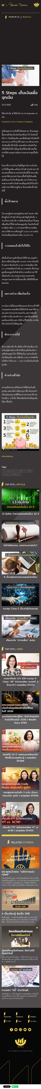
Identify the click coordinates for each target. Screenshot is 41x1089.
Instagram (29, 121)
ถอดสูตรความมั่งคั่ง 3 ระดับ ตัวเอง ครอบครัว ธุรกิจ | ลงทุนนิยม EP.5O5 (20, 794)
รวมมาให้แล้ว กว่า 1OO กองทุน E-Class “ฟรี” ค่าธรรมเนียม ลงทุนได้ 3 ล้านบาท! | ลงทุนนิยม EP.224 (20, 681)
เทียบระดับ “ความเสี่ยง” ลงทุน (20, 640)
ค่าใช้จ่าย (29, 471)
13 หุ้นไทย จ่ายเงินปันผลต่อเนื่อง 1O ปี (20, 513)
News (20, 1021)
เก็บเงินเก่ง (6, 474)
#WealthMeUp (7, 456)
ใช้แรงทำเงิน (7, 1017)
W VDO (8, 1021)
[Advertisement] (20, 43)
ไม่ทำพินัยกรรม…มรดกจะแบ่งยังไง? (20, 545)
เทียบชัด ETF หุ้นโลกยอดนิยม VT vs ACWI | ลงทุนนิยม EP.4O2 (20, 829)
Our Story (33, 1021)
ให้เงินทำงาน (16, 474)
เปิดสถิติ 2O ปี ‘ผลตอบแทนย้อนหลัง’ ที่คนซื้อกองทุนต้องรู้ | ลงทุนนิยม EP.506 (20, 757)
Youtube (19, 121)
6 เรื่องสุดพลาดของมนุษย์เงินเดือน (20, 577)
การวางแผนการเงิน (8, 471)
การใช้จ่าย (20, 471)
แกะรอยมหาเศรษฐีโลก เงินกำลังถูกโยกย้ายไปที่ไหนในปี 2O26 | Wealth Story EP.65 (20, 719)
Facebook (6, 121)
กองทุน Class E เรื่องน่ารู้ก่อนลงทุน (20, 608)
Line (13, 121)
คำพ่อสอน (33, 1017)
